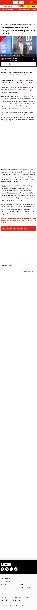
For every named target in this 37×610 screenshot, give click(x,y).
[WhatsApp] (3, 228)
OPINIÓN (22, 585)
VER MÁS (27, 271)
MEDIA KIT (4, 600)
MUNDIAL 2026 (5, 582)
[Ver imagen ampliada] (18, 46)
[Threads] (14, 228)
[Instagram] (7, 569)
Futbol (6, 24)
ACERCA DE (4, 597)
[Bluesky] (21, 228)
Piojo (4, 186)
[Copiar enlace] (25, 228)
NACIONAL (4, 585)
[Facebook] (7, 228)
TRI (20, 582)
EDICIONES (16, 600)
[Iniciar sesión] (35, 2)
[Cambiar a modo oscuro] (31, 2)
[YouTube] (16, 569)
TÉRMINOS (28, 597)
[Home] (1, 24)
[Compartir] (34, 59)
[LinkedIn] (18, 228)
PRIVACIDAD (17, 597)
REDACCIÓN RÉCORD (10, 58)
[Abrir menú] (2, 2)
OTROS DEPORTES (25, 587)
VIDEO (3, 587)
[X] (10, 228)
